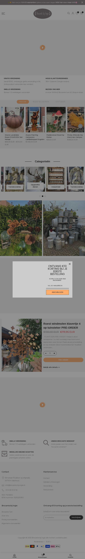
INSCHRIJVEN (57, 292)
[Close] (69, 264)
